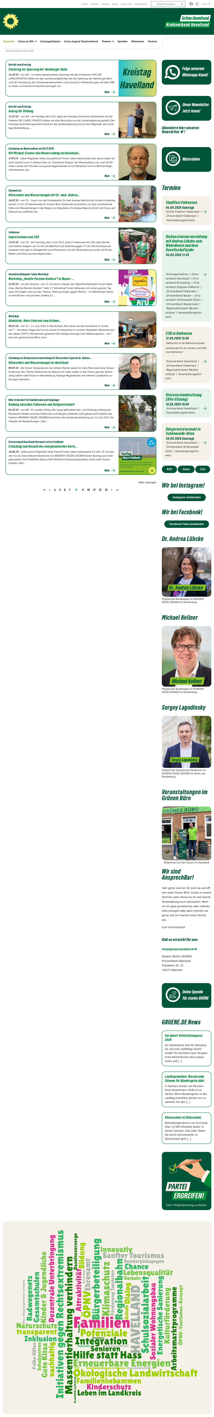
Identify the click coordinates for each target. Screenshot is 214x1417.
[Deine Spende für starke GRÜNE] (186, 995)
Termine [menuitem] (152, 41)
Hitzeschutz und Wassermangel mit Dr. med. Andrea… (44, 195)
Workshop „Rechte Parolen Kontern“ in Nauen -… (41, 279)
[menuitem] (85, 4)
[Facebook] (191, 4)
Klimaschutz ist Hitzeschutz (183, 1117)
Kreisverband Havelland (19, 50)
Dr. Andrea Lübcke (183, 538)
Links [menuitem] (204, 4)
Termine (171, 187)
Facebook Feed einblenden (186, 524)
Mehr (107, 92)
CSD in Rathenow (179, 333)
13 (106, 490)
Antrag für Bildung (21, 111)
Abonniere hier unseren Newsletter (180, 129)
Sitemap (105, 4)
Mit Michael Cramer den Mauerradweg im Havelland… (44, 153)
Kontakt (94, 4)
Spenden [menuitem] (123, 41)
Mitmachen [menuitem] (137, 41)
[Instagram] (197, 4)
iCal (202, 469)
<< (44, 490)
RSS (169, 469)
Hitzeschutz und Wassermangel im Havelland (38, 363)
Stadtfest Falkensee (181, 202)
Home (85, 4)
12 (100, 490)
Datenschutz (140, 4)
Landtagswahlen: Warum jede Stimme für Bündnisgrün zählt (184, 1079)
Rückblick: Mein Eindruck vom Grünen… (35, 321)
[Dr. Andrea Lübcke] (186, 572)
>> (117, 490)
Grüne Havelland (195, 18)
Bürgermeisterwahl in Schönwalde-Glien (183, 431)
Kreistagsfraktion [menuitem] (50, 41)
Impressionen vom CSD (24, 237)
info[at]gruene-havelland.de (178, 949)
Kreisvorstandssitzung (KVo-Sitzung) (184, 396)
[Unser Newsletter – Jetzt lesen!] (186, 108)
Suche (115, 4)
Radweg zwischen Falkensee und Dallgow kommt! (42, 404)
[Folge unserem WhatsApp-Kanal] (186, 72)
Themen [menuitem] (106, 41)
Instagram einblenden (187, 497)
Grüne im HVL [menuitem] (26, 41)
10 (88, 490)
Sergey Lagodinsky (184, 707)
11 (94, 490)
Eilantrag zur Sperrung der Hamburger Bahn (38, 69)
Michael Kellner (180, 617)
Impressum (126, 4)
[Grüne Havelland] (11, 21)
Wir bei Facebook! (182, 512)
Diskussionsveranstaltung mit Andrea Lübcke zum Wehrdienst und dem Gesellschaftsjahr (186, 243)
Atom (186, 469)
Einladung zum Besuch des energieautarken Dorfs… (43, 446)
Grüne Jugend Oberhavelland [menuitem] (81, 41)
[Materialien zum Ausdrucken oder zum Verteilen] (186, 159)
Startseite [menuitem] (8, 41)
